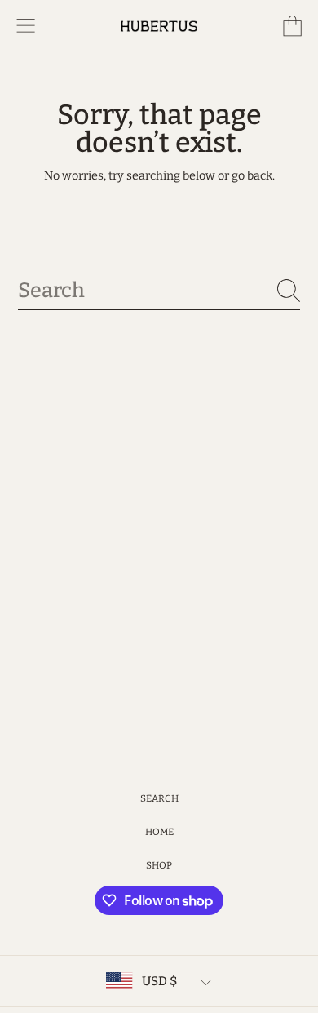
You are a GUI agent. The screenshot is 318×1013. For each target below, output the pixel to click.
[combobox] (159, 290)
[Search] (288, 291)
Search (159, 798)
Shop (159, 865)
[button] (26, 26)
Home (159, 832)
